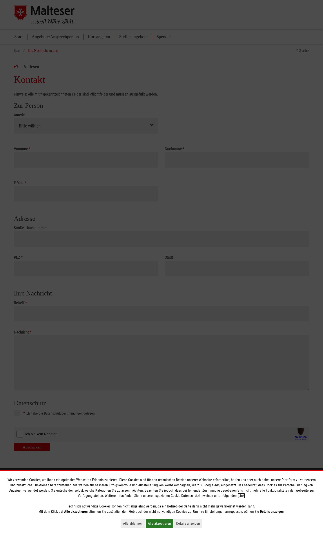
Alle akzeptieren (160, 523)
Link (241, 496)
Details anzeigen (189, 523)
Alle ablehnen (134, 523)
